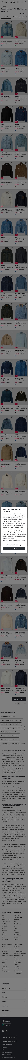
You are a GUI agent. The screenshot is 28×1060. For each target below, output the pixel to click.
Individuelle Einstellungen (14, 545)
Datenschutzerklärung (14, 540)
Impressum (22, 540)
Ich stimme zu (14, 548)
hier (21, 536)
